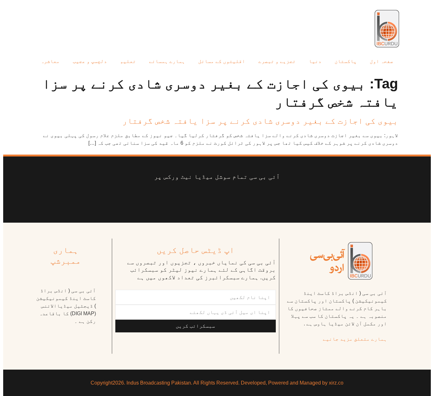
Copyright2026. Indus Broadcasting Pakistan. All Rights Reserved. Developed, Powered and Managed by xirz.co (217, 383)
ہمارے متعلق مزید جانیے (355, 339)
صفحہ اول (381, 61)
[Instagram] (162, 197)
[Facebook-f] (272, 197)
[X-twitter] (247, 197)
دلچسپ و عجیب (90, 61)
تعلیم (128, 61)
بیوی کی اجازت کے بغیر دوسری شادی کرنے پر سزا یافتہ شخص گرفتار (260, 121)
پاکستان (346, 61)
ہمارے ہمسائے (167, 61)
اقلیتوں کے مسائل (221, 61)
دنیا (315, 61)
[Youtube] (222, 197)
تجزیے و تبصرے (277, 61)
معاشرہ (50, 61)
